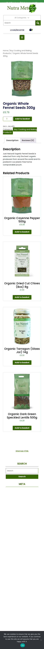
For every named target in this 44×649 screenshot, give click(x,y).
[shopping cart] (30, 30)
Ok (23, 645)
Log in (22, 490)
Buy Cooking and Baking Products (20, 131)
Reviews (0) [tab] (28, 140)
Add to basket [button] (22, 231)
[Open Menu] (22, 37)
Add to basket (22, 118)
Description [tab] (12, 140)
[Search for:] (19, 22)
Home (5, 50)
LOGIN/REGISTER (17, 30)
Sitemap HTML (22, 451)
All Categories (20, 17)
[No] (41, 640)
